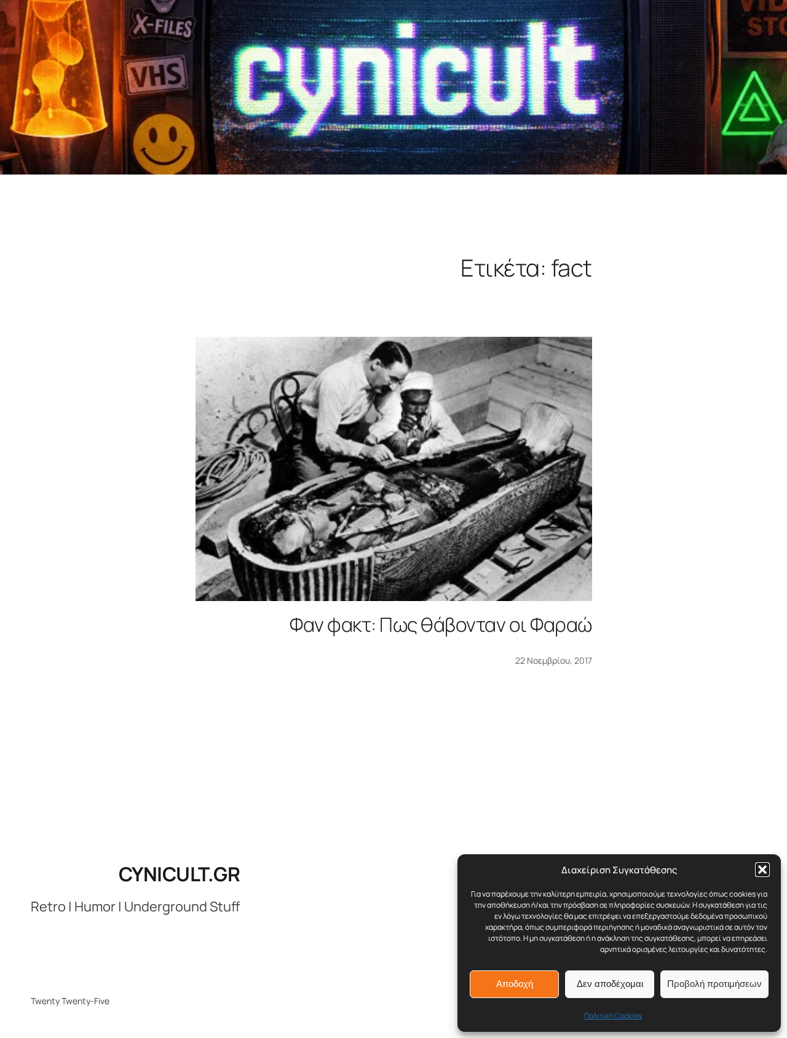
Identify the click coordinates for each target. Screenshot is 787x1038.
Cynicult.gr (179, 873)
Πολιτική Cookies (613, 1015)
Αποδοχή (514, 983)
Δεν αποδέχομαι (610, 983)
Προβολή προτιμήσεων (714, 983)
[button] (762, 869)
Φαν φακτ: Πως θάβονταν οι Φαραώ (441, 624)
